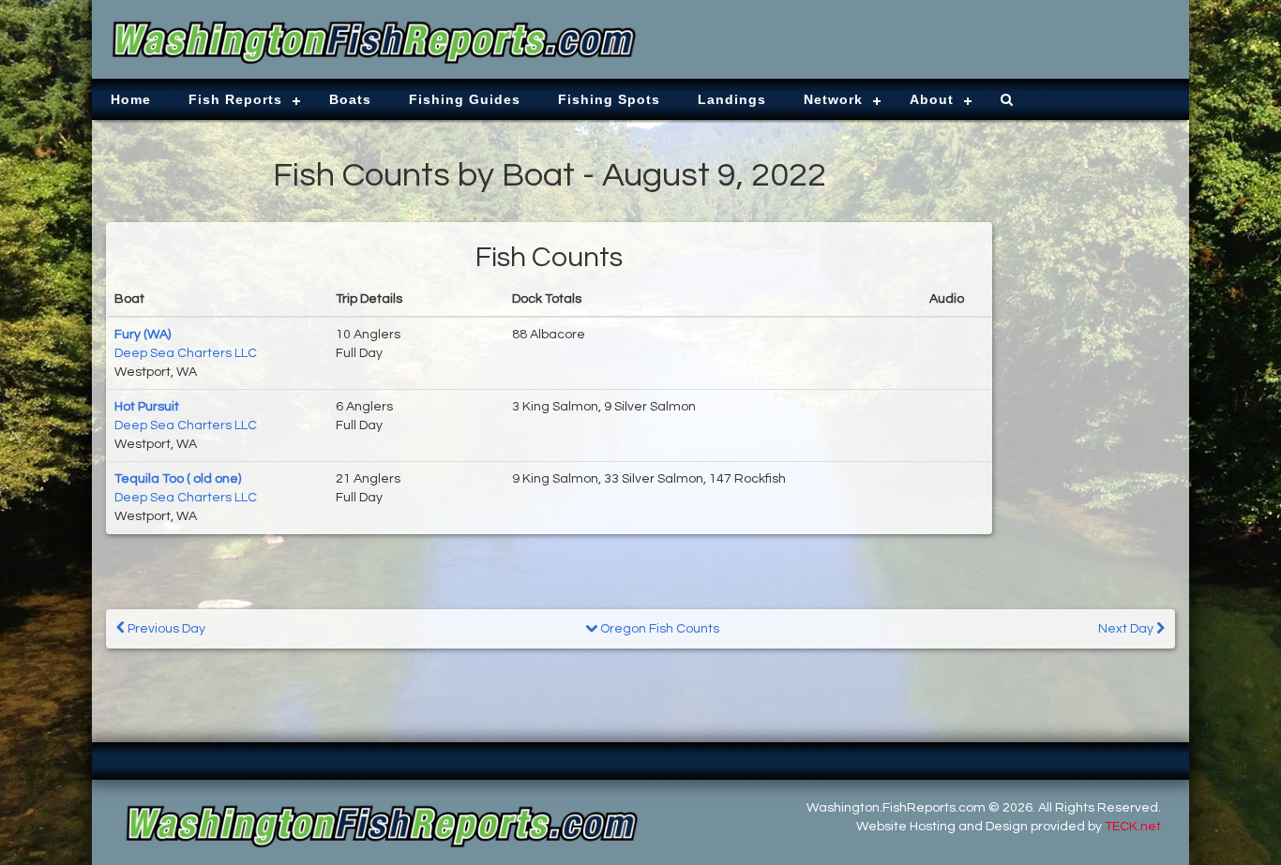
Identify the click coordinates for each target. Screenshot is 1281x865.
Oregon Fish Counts (658, 628)
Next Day (1127, 628)
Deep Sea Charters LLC (185, 353)
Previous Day (165, 628)
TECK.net (1133, 826)
